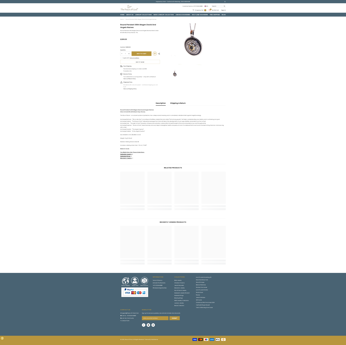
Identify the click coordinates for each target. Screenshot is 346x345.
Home (122, 19)
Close (225, 1)
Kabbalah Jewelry (126, 154)
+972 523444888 (198, 6)
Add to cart (141, 54)
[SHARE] (158, 54)
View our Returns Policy (129, 78)
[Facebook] (143, 325)
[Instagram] (148, 325)
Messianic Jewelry (126, 158)
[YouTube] (153, 325)
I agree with (126, 58)
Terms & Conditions (134, 58)
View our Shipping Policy (130, 89)
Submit (174, 318)
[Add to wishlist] (155, 54)
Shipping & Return (178, 103)
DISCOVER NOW (185, 1)
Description (161, 103)
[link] (132, 206)
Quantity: (123, 50)
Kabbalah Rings (125, 156)
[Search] (218, 6)
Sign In (223, 10)
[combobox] (217, 6)
